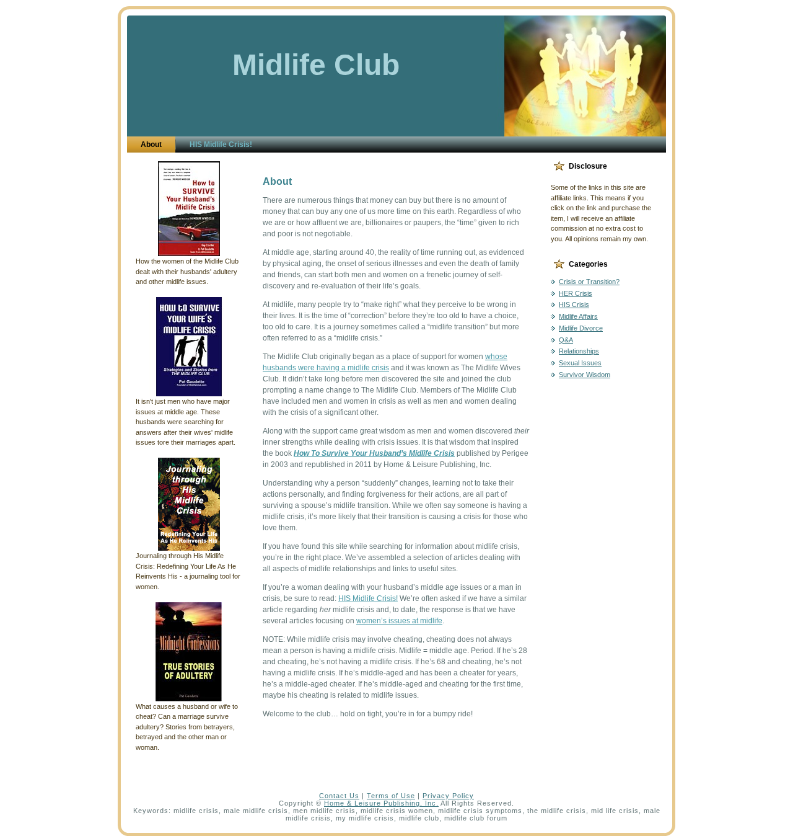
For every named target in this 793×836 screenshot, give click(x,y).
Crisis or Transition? (589, 281)
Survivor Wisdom (584, 374)
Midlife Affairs (578, 316)
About (277, 181)
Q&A (566, 340)
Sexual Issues (580, 363)
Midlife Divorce (581, 328)
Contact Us (339, 795)
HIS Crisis (574, 304)
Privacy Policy (448, 795)
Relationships (579, 351)
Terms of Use (391, 795)
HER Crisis (575, 293)
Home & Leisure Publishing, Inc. (381, 803)
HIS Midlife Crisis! (368, 598)
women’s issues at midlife (399, 620)
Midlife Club (316, 64)
